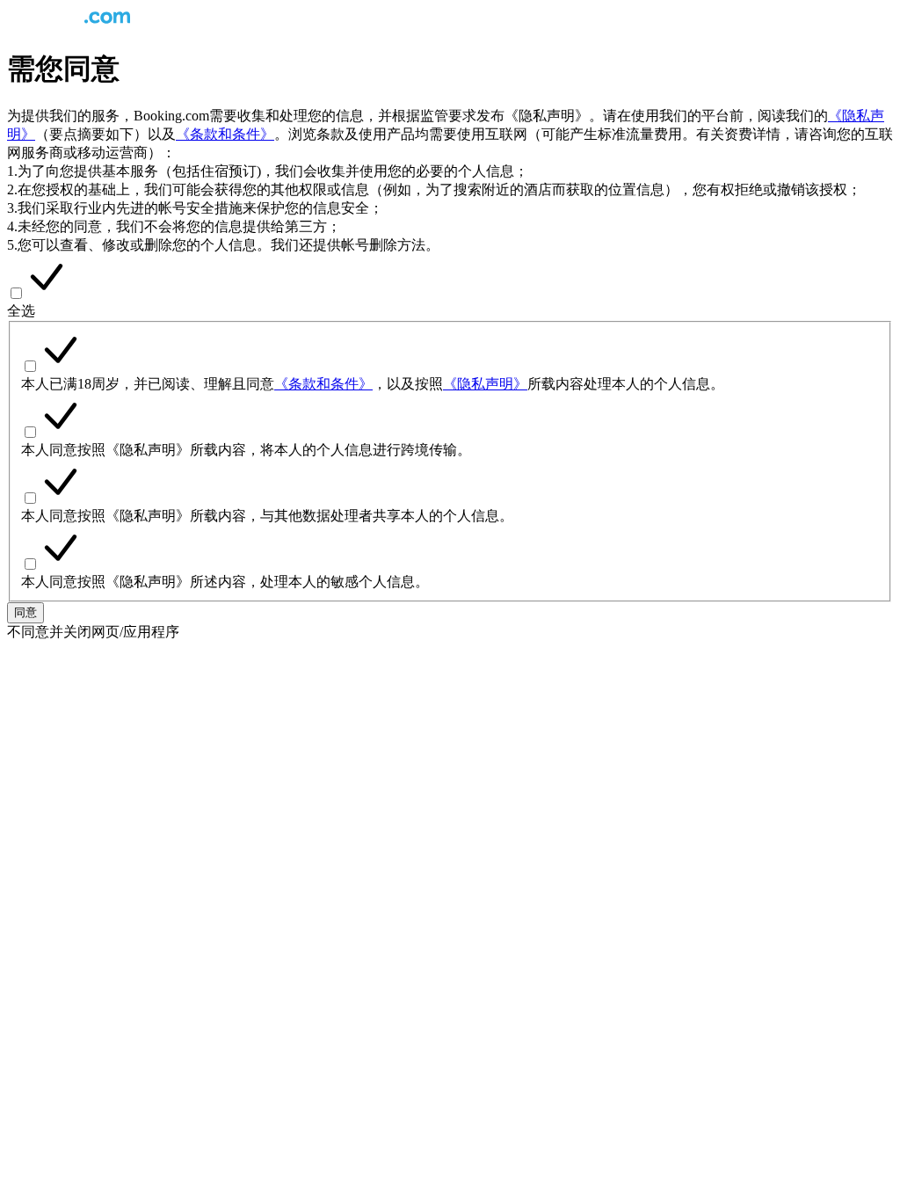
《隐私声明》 (485, 383)
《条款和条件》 (225, 134)
